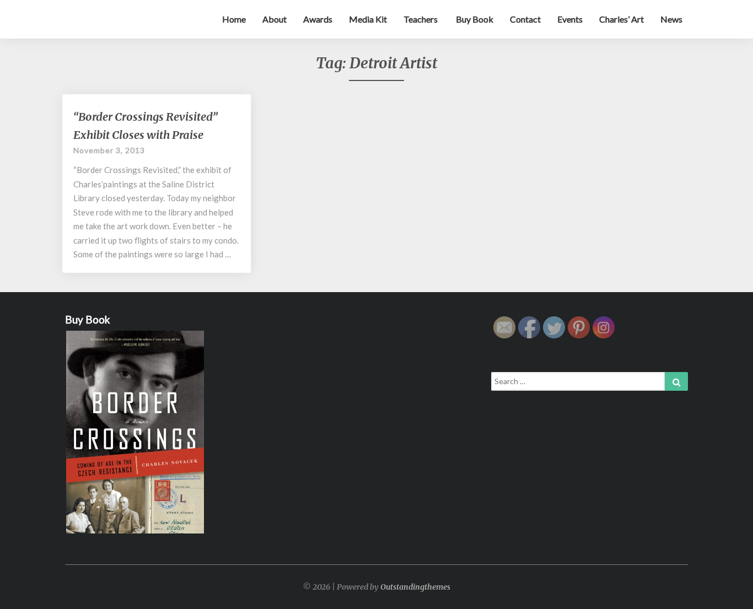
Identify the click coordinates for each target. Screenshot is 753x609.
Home (234, 19)
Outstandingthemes (415, 587)
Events (570, 19)
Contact (525, 19)
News (671, 19)
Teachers (421, 19)
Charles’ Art (621, 19)
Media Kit (368, 19)
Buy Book (473, 19)
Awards (317, 19)
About (274, 19)
